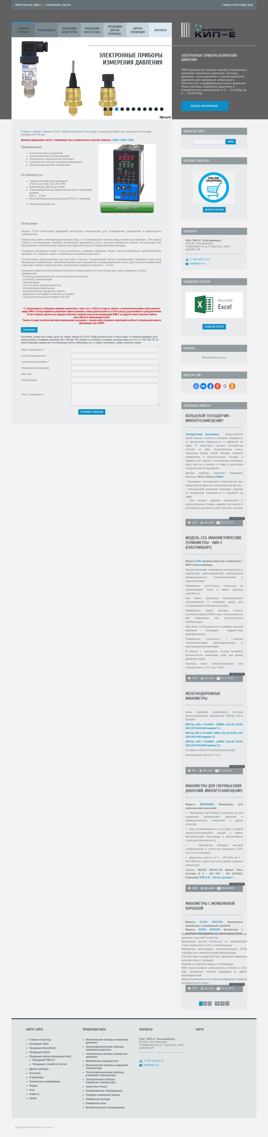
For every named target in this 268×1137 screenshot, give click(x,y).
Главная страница (40, 1039)
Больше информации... (205, 106)
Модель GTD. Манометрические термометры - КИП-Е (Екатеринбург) (214, 542)
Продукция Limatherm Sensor (49, 1064)
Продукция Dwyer (39, 1052)
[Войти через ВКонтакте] (203, 386)
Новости (34, 1094)
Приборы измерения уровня (103, 1094)
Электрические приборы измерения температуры (101, 1081)
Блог (32, 1089)
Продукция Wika (39, 1043)
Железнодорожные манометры (203, 696)
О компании (36, 1077)
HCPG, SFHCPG (209, 929)
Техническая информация (44, 1081)
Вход (250, 5)
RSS (43, 5)
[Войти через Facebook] (210, 386)
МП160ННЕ (207, 804)
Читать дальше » (223, 877)
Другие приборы (39, 1069)
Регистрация (239, 5)
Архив (37, 131)
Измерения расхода (98, 1099)
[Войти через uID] (196, 386)
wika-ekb (209, 522)
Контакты (35, 1073)
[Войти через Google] (225, 386)
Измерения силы (96, 1103)
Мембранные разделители (102, 1061)
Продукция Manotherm (42, 1048)
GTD (198, 561)
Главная (226, 5)
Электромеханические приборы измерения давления (105, 1048)
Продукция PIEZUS (43, 1060)
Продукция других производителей (50, 1056)
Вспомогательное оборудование (105, 1107)
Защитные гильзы (96, 1086)
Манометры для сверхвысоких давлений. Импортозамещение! (214, 788)
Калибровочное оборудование (104, 1090)
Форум (33, 1085)
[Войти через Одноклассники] (232, 386)
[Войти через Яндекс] (217, 386)
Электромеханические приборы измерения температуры (105, 1074)
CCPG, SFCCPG (211, 922)
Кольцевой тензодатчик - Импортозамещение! (209, 418)
